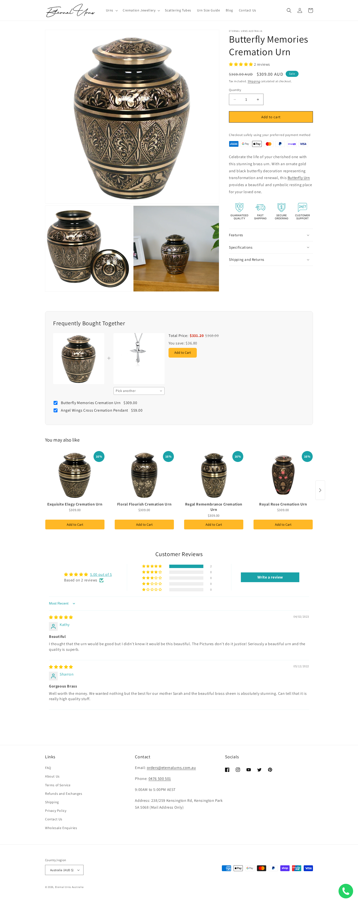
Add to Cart (75, 524)
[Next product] (320, 490)
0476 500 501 (160, 778)
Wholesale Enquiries (61, 828)
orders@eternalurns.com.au (171, 767)
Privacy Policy (55, 810)
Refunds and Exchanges (63, 793)
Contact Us (53, 819)
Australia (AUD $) (62, 870)
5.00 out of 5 (101, 574)
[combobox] (139, 391)
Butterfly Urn (299, 178)
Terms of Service (58, 785)
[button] (111, 10)
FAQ (48, 768)
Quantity (235, 90)
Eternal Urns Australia (69, 887)
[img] (61, 617)
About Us (52, 776)
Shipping (254, 81)
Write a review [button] (270, 577)
